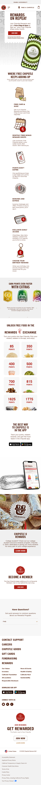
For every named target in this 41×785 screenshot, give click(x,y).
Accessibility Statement (8, 757)
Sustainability (25, 678)
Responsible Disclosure (10, 681)
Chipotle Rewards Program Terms (16, 38)
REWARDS (7, 663)
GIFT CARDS (8, 653)
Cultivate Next (25, 675)
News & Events (25, 669)
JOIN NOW (14, 33)
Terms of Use (5, 769)
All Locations (6, 678)
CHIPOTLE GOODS (11, 649)
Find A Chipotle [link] (27, 7)
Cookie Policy (5, 772)
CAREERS (7, 644)
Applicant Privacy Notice (9, 760)
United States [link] (12, 751)
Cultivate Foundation (9, 675)
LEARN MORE (20, 551)
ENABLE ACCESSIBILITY (20, 2)
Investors (5, 672)
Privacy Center (6, 775)
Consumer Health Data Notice (10, 766)
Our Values (6, 669)
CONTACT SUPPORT (13, 639)
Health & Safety (26, 672)
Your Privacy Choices (7, 781)
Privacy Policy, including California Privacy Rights (15, 778)
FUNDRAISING (9, 658)
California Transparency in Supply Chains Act (14, 763)
